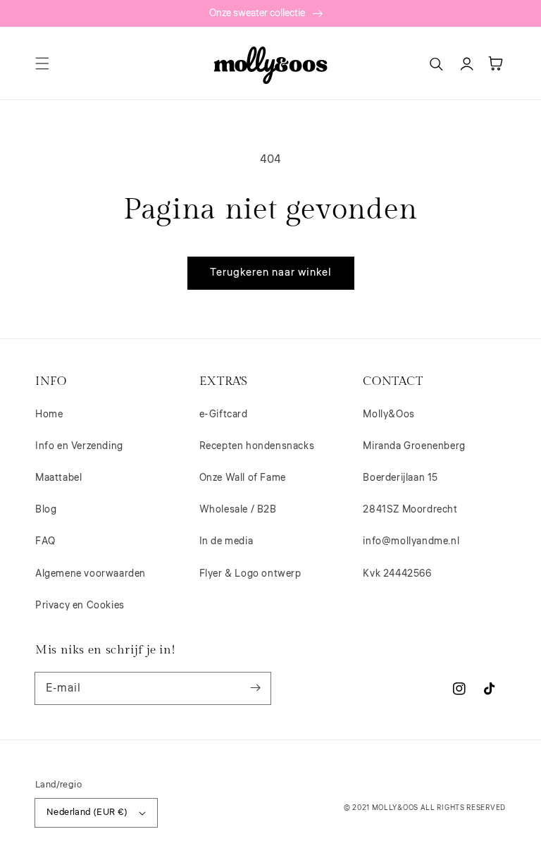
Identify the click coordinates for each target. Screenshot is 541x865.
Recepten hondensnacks (257, 446)
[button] (42, 63)
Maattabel (58, 478)
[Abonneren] (255, 688)
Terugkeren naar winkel (271, 272)
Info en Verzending (79, 446)
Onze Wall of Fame (242, 478)
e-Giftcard (223, 414)
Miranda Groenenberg (414, 446)
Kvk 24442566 (397, 574)
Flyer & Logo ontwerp (250, 574)
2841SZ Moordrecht (410, 510)
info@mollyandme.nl (411, 541)
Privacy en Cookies (80, 606)
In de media (226, 541)
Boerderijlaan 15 (400, 478)
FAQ (45, 541)
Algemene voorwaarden (90, 574)
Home (49, 414)
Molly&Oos (388, 414)
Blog (45, 510)
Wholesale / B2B (238, 510)
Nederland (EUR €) (87, 812)
